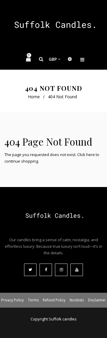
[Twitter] (30, 270)
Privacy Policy (12, 300)
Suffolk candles (63, 319)
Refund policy (54, 300)
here (90, 154)
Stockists (76, 300)
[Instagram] (61, 270)
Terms (33, 300)
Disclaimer (97, 300)
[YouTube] (76, 270)
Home (34, 96)
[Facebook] (46, 270)
